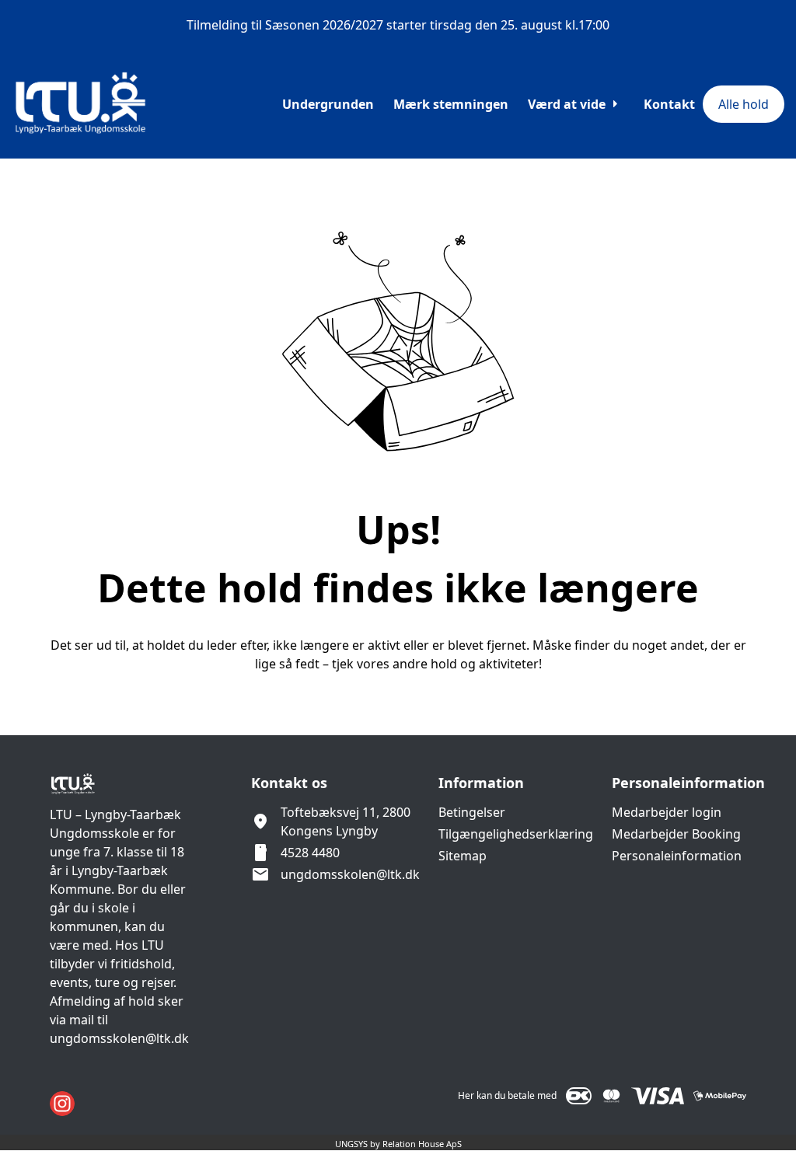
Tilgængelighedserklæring (515, 833)
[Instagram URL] (62, 1103)
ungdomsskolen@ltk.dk (350, 874)
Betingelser (471, 812)
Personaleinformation (677, 855)
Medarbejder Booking (676, 833)
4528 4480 (310, 852)
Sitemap (462, 855)
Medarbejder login (666, 812)
